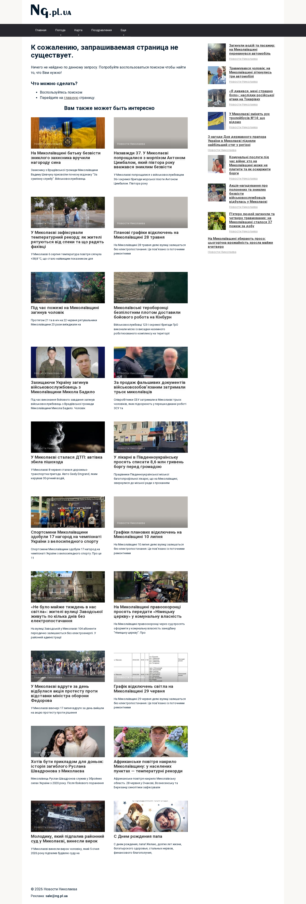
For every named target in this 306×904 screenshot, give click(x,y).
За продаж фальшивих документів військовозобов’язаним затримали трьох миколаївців (149, 387)
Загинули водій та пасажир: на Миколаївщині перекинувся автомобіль (252, 49)
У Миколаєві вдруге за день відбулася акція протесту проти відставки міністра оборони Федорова (64, 693)
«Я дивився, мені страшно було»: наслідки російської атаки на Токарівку (251, 95)
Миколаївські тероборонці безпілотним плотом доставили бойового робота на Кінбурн (147, 312)
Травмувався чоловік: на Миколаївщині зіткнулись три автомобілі (250, 72)
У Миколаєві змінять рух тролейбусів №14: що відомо (249, 118)
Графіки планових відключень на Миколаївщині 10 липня (148, 534)
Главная (40, 30)
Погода (60, 30)
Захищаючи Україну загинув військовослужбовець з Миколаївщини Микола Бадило (63, 387)
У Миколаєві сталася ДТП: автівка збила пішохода (66, 459)
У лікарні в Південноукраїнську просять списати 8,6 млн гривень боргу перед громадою (149, 462)
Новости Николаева (243, 58)
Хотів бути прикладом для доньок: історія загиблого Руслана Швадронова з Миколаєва (67, 766)
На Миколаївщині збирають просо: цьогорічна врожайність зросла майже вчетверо (240, 243)
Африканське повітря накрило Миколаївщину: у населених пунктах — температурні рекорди (148, 766)
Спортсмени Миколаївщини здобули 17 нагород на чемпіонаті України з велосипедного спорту (66, 537)
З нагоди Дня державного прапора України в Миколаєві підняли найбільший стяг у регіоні (237, 141)
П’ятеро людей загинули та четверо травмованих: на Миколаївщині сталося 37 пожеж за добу (252, 220)
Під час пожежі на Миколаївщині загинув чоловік (65, 310)
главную (71, 98)
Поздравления (101, 30)
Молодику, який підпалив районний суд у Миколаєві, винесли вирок (67, 839)
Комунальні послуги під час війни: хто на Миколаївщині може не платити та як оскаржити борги (250, 165)
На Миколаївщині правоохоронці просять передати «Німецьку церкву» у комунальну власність (148, 611)
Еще (123, 30)
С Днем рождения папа (138, 836)
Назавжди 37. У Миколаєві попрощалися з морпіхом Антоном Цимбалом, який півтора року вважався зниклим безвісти (149, 160)
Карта (78, 30)
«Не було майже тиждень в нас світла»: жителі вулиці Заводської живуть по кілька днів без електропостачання (67, 614)
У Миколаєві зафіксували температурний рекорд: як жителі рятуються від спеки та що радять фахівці (67, 239)
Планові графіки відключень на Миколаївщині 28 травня (146, 235)
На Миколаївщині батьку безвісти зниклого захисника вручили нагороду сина (66, 157)
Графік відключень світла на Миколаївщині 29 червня (143, 689)
